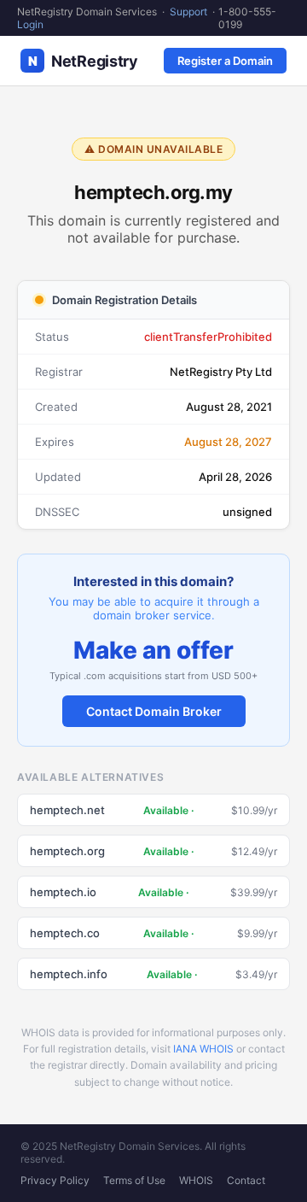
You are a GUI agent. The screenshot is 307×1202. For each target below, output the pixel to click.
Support (188, 11)
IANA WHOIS (203, 1048)
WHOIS (196, 1180)
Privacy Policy (55, 1180)
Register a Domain (225, 60)
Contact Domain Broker (154, 711)
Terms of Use (134, 1180)
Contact (246, 1180)
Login (30, 24)
